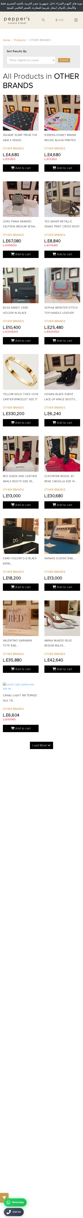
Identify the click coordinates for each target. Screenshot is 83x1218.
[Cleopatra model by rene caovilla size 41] (62, 455)
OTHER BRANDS (13, 148)
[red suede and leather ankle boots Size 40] (21, 455)
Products (19, 40)
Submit (64, 60)
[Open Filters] (4, 1198)
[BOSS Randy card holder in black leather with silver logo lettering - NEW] (21, 286)
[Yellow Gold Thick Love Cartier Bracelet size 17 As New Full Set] (21, 373)
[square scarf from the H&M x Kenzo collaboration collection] (21, 113)
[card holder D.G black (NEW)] (21, 537)
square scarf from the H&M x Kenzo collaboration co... (20, 140)
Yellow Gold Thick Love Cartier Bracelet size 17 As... (21, 399)
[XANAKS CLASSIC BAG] (62, 537)
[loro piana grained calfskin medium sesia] (21, 200)
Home (6, 40)
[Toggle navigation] (76, 20)
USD (60, 20)
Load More (39, 745)
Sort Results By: (17, 51)
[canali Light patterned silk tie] (21, 687)
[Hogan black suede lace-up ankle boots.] (62, 373)
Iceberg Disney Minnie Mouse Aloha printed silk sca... (60, 140)
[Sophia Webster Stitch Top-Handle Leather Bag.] (62, 286)
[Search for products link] (43, 20)
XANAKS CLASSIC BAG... (59, 558)
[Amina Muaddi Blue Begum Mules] (62, 619)
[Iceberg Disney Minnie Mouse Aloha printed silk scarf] (62, 113)
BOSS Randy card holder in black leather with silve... (17, 313)
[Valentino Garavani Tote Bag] (21, 619)
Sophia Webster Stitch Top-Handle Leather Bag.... (61, 313)
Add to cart (22, 168)
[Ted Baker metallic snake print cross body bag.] (62, 200)
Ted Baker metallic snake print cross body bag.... (62, 226)
